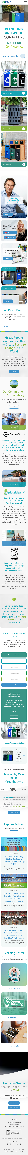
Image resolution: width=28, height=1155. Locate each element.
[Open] (25, 2)
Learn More (14, 406)
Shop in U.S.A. (11, 237)
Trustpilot (4, 326)
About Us (14, 371)
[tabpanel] (14, 717)
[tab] (14, 654)
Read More (7, 214)
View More (8, 258)
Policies (11, 1151)
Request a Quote (14, 1107)
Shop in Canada (12, 232)
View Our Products (14, 812)
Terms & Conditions (19, 1151)
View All (14, 684)
